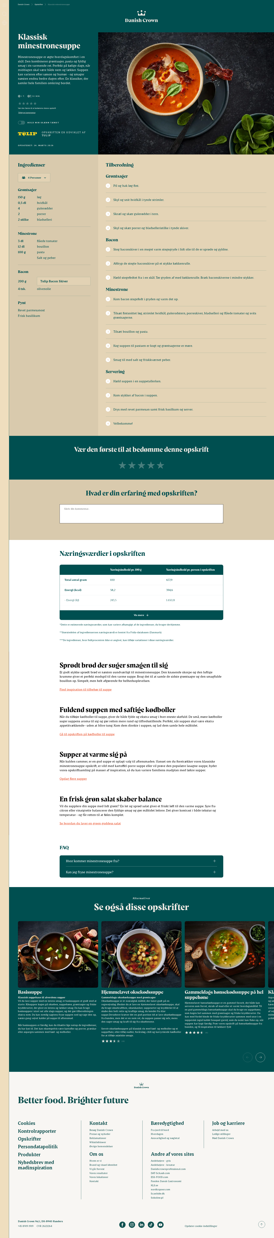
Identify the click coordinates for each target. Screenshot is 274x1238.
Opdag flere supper (73, 778)
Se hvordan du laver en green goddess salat (90, 823)
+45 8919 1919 (25, 1226)
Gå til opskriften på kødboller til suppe (87, 734)
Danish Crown (23, 4)
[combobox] (34, 177)
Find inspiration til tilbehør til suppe (86, 689)
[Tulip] (27, 134)
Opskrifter (39, 4)
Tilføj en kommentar (27, 113)
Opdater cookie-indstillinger (201, 1225)
